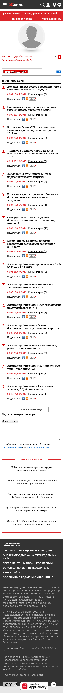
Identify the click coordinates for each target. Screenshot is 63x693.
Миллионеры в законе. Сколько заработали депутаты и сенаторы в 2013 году (31, 244)
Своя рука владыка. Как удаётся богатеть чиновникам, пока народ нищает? (31, 220)
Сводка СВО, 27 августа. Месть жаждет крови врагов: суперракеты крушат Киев (31, 522)
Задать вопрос (10, 421)
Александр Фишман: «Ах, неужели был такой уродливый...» (33, 367)
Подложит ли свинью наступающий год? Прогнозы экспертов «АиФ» (32, 108)
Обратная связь (14, 567)
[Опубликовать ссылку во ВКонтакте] (23, 98)
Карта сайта (12, 572)
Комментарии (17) (38, 373)
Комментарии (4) (37, 181)
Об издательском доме (35, 550)
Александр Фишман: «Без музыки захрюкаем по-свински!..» (30, 286)
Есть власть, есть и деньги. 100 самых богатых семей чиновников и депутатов (32, 197)
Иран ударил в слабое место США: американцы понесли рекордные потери (31, 509)
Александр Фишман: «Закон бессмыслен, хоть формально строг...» (33, 326)
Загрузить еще (31, 409)
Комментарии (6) (37, 251)
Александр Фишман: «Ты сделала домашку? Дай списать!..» (30, 387)
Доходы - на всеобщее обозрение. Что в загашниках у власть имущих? (34, 88)
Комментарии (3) (37, 94)
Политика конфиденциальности (23, 674)
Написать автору (15, 72)
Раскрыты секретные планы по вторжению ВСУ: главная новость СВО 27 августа (31, 495)
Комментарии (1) (37, 114)
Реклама (9, 550)
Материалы (17, 80)
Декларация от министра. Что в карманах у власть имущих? (29, 175)
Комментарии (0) (37, 161)
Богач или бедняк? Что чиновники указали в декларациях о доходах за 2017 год (31, 130)
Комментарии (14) (38, 394)
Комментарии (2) (37, 138)
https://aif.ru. (19, 669)
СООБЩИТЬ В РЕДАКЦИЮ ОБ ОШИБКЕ (28, 577)
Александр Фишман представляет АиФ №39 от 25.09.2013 (34, 265)
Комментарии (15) (38, 205)
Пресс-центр (11, 563)
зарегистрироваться (38, 447)
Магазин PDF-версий (38, 563)
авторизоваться (13, 447)
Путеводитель (38, 567)
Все (5, 80)
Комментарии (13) (38, 228)
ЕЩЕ (32, 99)
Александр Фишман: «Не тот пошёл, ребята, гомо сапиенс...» (32, 347)
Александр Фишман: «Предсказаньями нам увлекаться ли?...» (34, 306)
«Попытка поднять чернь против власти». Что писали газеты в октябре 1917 (33, 153)
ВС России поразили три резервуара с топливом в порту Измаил (32, 468)
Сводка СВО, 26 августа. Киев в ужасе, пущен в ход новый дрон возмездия (32, 482)
